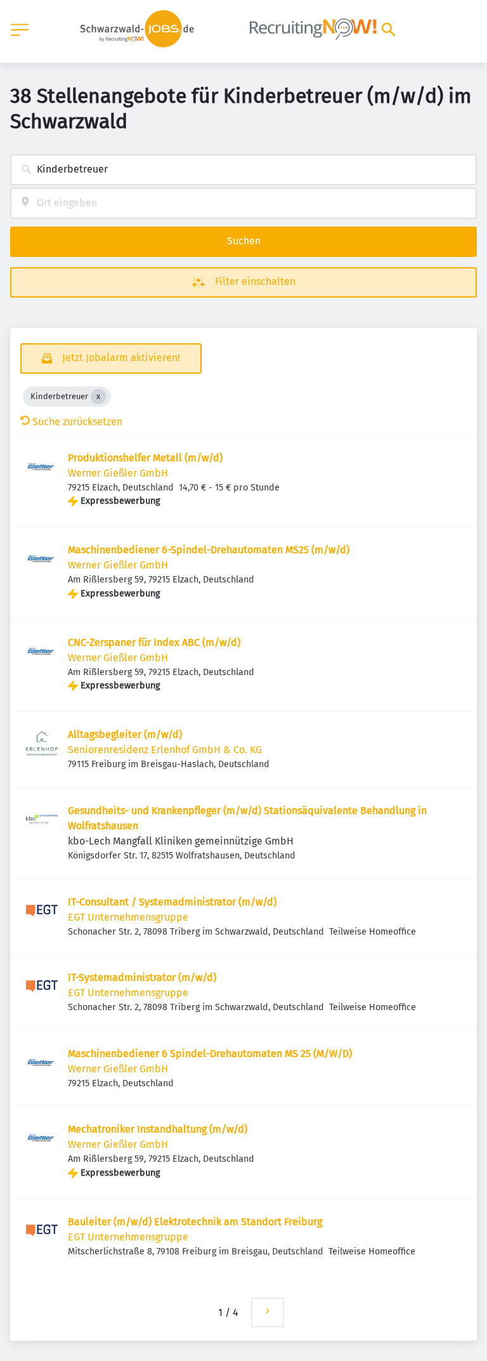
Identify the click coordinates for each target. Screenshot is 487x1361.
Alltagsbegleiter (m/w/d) (125, 734)
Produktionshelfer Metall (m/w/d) (145, 458)
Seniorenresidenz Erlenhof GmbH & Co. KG (165, 750)
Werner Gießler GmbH (118, 473)
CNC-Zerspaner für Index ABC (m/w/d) (154, 642)
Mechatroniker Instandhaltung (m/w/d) (157, 1129)
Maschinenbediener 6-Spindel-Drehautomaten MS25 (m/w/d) (208, 550)
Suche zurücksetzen (77, 422)
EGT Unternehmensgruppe (128, 917)
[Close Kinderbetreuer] (98, 396)
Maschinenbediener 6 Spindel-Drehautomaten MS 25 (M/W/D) (210, 1054)
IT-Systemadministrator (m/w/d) (142, 977)
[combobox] (243, 169)
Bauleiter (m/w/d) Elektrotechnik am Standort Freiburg (195, 1222)
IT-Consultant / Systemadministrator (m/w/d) (172, 902)
